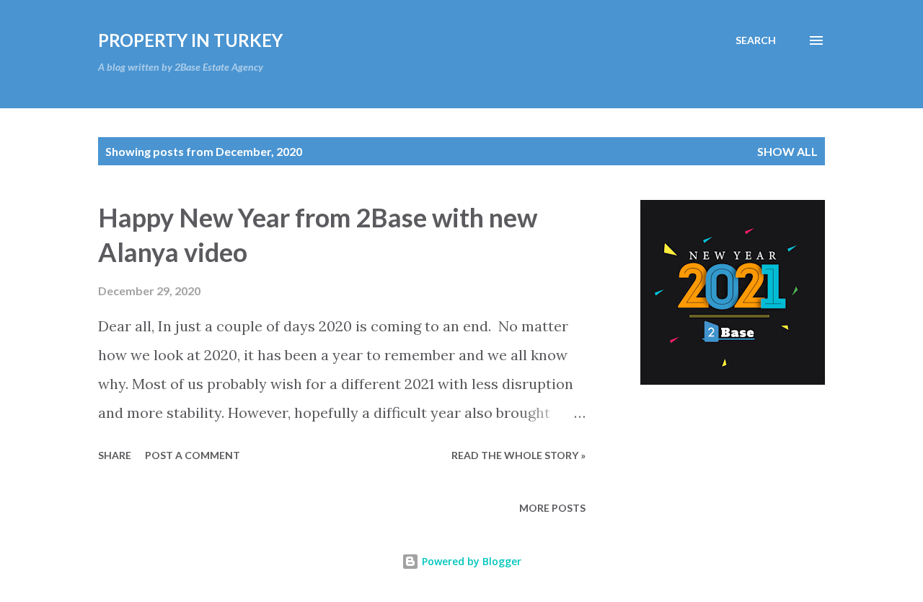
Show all (787, 151)
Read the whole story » (518, 455)
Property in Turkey (190, 40)
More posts (552, 508)
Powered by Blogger (470, 561)
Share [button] (114, 455)
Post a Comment (192, 455)
